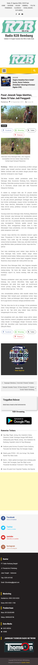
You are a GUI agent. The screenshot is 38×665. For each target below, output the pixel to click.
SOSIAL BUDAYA (28, 8)
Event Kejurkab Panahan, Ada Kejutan (23, 469)
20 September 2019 (17, 102)
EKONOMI (10, 5)
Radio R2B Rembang (19, 36)
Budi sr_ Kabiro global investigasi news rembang (17, 460)
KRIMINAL (25, 5)
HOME (3, 5)
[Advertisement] (19, 491)
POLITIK (32, 5)
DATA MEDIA (19, 10)
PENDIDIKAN (8, 8)
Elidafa (5, 453)
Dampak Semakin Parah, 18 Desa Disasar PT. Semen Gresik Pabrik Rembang (18, 388)
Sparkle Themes (26, 662)
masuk (12, 405)
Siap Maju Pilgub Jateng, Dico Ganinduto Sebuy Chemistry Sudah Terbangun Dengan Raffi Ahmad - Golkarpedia (18, 437)
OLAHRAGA (17, 8)
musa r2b (30, 102)
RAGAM (17, 5)
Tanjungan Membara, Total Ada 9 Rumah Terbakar (19, 383)
